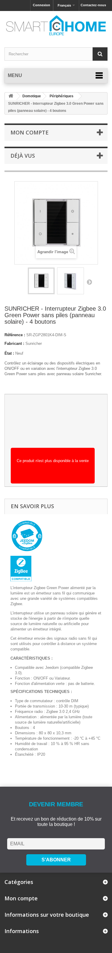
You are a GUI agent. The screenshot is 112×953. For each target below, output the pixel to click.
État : (9, 353)
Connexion (41, 5)
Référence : (14, 335)
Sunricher (33, 343)
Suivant (89, 282)
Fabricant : (14, 343)
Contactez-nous (93, 5)
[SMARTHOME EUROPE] (56, 25)
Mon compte (29, 132)
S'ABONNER (56, 859)
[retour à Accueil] (10, 96)
